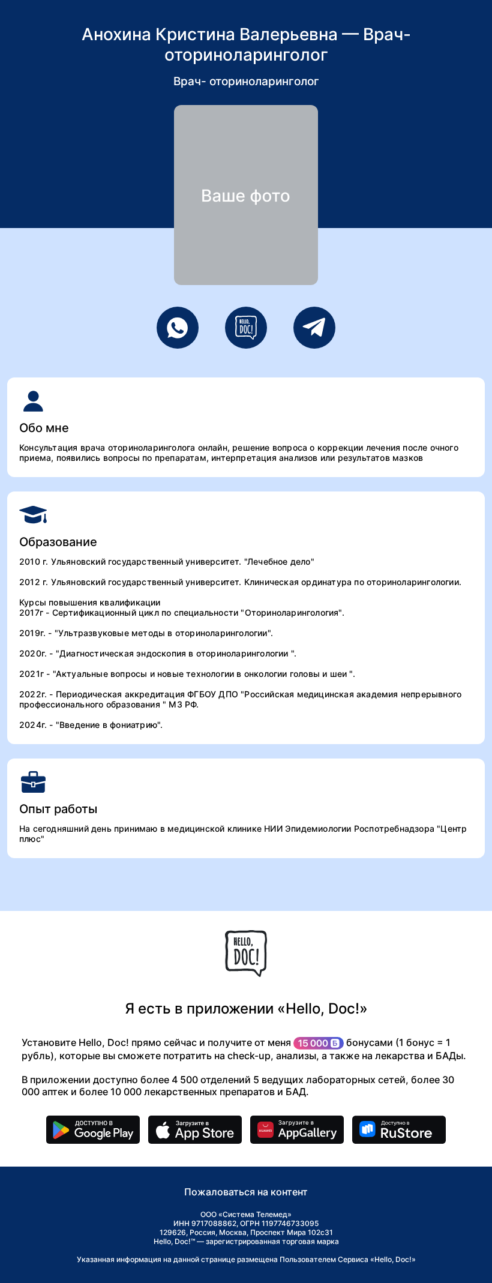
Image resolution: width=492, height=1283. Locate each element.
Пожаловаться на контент (246, 1192)
